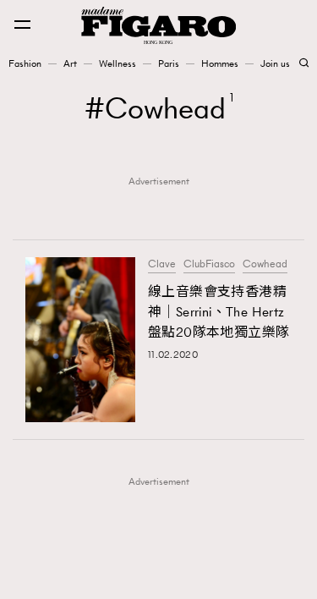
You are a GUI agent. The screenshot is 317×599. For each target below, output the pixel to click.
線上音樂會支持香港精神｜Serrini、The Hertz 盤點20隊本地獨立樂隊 (218, 312)
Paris (168, 63)
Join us (275, 63)
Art (70, 63)
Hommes (219, 63)
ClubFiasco (209, 264)
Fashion (24, 63)
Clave (162, 264)
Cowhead (265, 264)
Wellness (117, 63)
